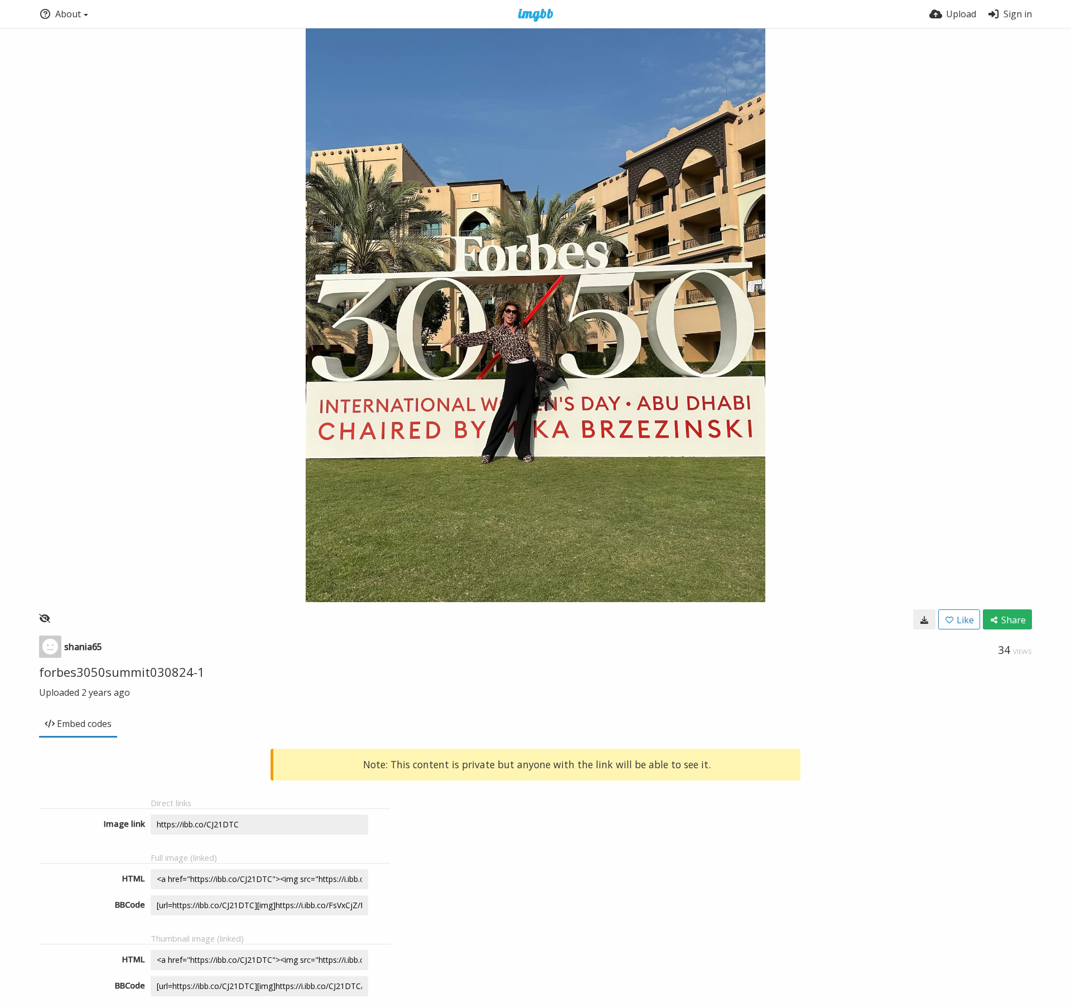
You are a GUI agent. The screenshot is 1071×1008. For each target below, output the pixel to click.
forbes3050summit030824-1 (122, 671)
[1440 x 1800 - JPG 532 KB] (924, 619)
